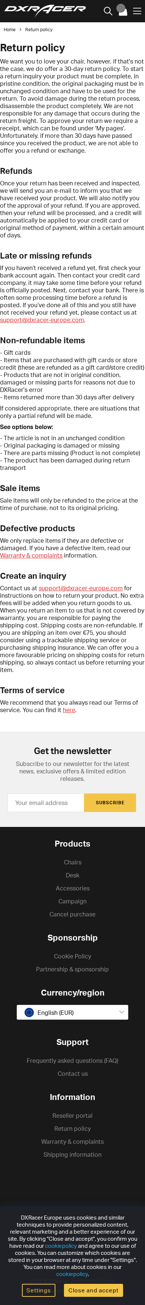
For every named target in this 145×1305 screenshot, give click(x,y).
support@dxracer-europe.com (42, 320)
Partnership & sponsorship (72, 969)
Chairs (72, 862)
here (69, 710)
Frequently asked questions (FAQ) (72, 1060)
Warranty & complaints (31, 555)
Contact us (73, 1073)
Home (10, 29)
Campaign (72, 901)
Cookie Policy (72, 956)
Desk (72, 875)
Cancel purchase (72, 914)
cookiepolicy (61, 1245)
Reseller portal (72, 1115)
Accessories (73, 888)
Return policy (38, 29)
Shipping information (73, 1154)
